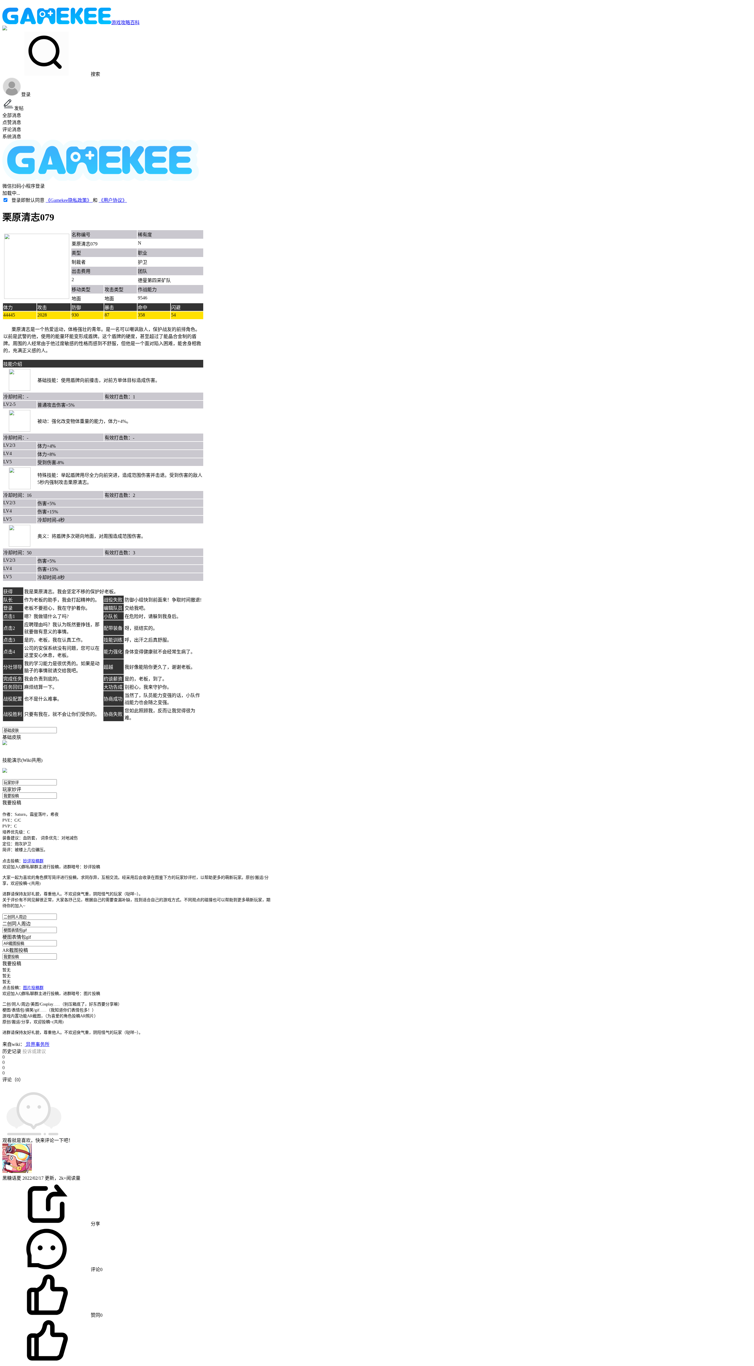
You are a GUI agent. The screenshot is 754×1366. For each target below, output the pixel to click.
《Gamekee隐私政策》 (69, 200)
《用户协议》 (113, 200)
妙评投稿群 (33, 861)
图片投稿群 (33, 988)
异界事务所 (37, 1044)
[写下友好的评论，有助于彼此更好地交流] (136, 1085)
